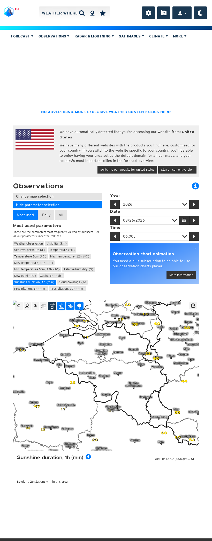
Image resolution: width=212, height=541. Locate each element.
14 (28, 428)
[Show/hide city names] (43, 306)
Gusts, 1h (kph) (51, 276)
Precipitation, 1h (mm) (30, 289)
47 (37, 406)
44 (184, 381)
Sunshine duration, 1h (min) (34, 282)
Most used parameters (37, 225)
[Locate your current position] (27, 306)
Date (115, 211)
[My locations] (102, 13)
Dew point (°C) (25, 276)
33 (148, 353)
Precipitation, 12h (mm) (67, 289)
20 (95, 440)
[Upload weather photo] (163, 12)
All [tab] (61, 215)
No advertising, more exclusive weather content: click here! (106, 112)
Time (115, 227)
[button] (193, 305)
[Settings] (148, 12)
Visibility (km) (57, 243)
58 (77, 326)
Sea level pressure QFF (30, 250)
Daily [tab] (46, 215)
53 (192, 440)
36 (72, 382)
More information (181, 275)
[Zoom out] (35, 306)
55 (177, 412)
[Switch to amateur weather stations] (61, 306)
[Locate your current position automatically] (92, 13)
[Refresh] (19, 306)
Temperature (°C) (62, 250)
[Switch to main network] (52, 306)
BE (17, 9)
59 (85, 337)
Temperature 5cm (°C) (30, 256)
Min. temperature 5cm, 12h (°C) (37, 269)
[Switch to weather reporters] (70, 306)
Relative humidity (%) (79, 269)
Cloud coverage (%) (72, 282)
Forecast (21, 36)
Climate (157, 36)
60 (23, 350)
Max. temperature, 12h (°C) (70, 256)
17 (63, 409)
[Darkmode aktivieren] (200, 12)
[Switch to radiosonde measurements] (79, 306)
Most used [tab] (25, 215)
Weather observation (28, 243)
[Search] (81, 13)
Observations (53, 36)
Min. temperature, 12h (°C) (33, 263)
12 (43, 429)
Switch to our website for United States (127, 169)
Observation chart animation (143, 254)
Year (115, 195)
